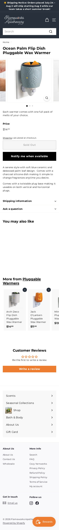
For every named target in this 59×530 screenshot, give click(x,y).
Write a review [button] (29, 369)
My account (36, 486)
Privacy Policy (37, 468)
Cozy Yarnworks (38, 463)
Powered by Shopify (14, 523)
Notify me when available (29, 156)
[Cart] (47, 20)
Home (6, 42)
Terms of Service (39, 482)
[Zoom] (47, 98)
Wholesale (9, 463)
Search (33, 454)
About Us (8, 454)
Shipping (7, 138)
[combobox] (29, 31)
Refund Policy (37, 472)
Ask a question (12, 208)
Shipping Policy (38, 477)
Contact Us (9, 459)
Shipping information (17, 201)
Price (6, 123)
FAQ (32, 459)
